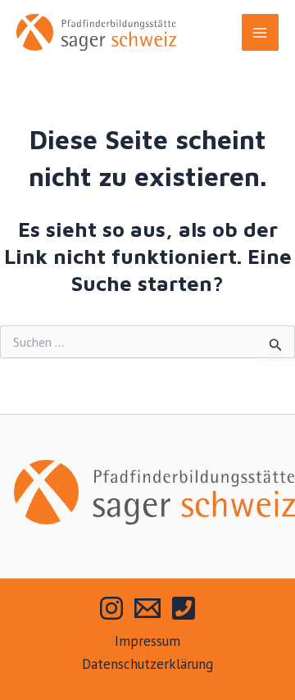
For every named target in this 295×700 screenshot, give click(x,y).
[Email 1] (147, 608)
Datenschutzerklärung (147, 664)
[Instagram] (111, 608)
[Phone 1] (183, 608)
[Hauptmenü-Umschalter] (260, 33)
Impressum (147, 641)
